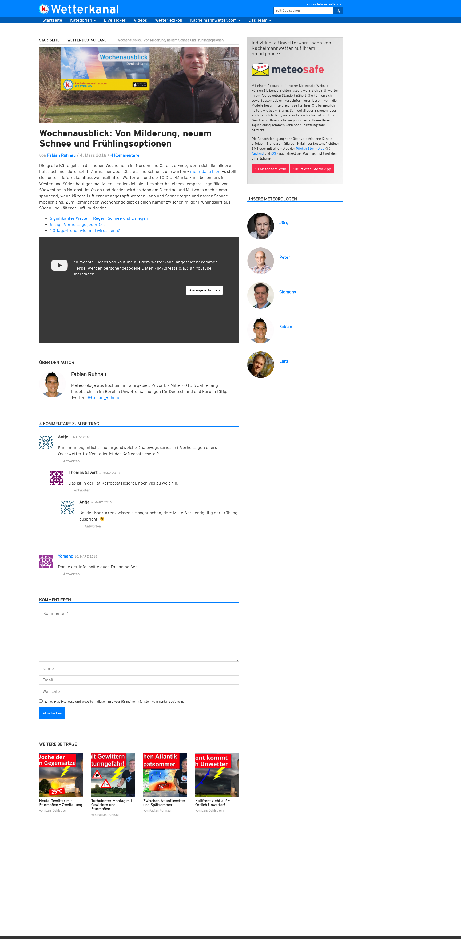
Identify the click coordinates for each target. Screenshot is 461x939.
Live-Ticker (115, 20)
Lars (283, 361)
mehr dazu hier (204, 171)
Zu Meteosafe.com (270, 169)
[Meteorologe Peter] (260, 260)
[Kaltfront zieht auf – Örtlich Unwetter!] (217, 775)
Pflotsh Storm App (310, 149)
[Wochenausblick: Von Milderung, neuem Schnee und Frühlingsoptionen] (139, 84)
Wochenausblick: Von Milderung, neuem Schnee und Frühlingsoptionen (125, 138)
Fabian (285, 326)
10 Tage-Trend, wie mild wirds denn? (85, 230)
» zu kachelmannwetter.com (325, 4)
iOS (273, 153)
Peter (284, 257)
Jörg (283, 222)
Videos (140, 20)
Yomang (65, 556)
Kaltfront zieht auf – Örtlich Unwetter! (212, 803)
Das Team (258, 20)
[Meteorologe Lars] (260, 364)
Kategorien (81, 20)
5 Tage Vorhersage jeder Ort (77, 224)
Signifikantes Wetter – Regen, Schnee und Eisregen (99, 218)
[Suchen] (338, 10)
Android (258, 153)
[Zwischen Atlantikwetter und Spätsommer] (165, 775)
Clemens (287, 291)
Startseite (52, 20)
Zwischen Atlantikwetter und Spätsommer (164, 803)
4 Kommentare (125, 155)
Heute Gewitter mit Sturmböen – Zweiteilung (60, 803)
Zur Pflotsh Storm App (311, 169)
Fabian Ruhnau (61, 155)
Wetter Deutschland (87, 40)
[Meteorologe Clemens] (260, 295)
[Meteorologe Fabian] (260, 329)
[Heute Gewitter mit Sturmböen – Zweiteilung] (61, 775)
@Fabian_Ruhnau (103, 397)
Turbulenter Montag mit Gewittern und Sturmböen (111, 805)
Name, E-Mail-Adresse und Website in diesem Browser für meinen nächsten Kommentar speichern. (114, 702)
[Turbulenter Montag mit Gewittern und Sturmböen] (113, 775)
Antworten (71, 461)
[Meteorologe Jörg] (260, 225)
